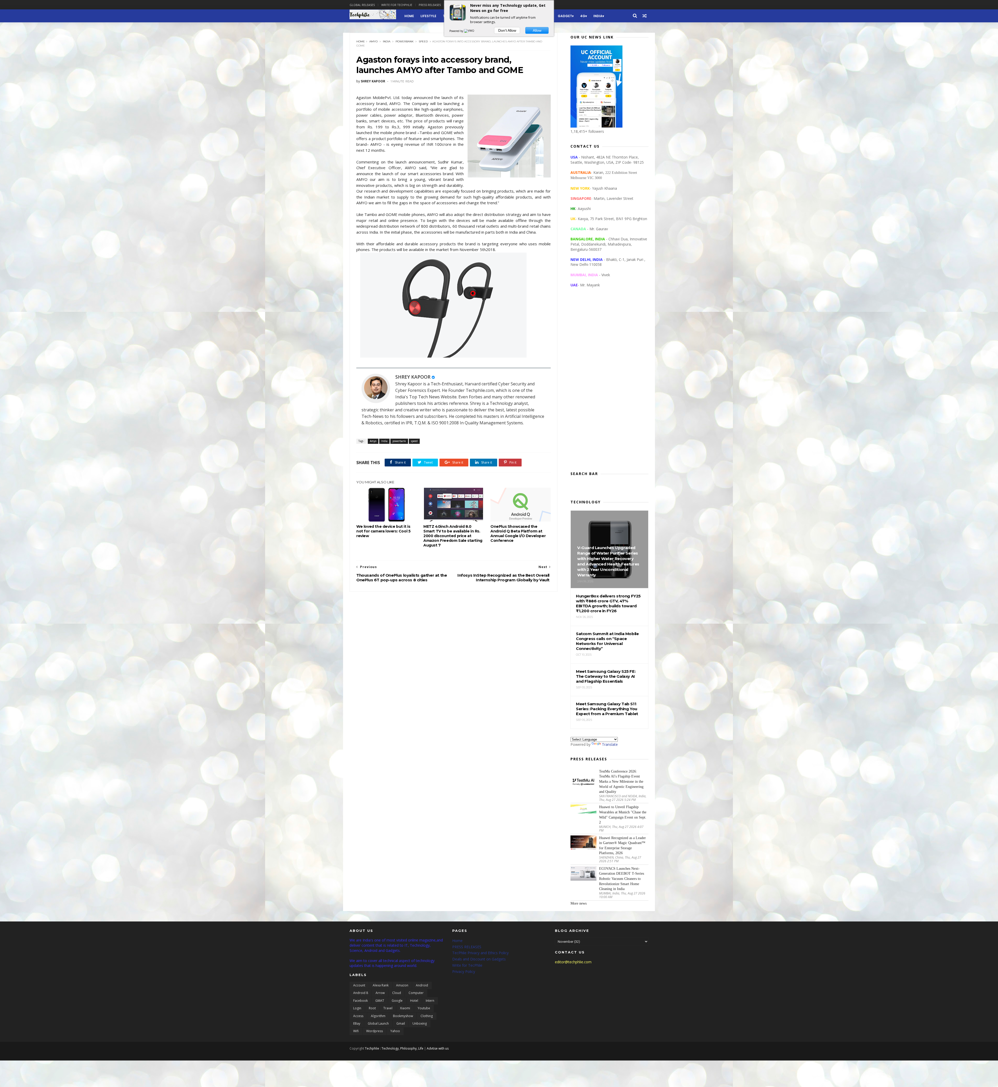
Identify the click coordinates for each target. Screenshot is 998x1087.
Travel (387, 1008)
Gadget (565, 16)
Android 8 (360, 993)
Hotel (414, 1000)
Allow (537, 30)
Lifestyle (428, 16)
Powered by (456, 31)
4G (582, 16)
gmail (400, 1023)
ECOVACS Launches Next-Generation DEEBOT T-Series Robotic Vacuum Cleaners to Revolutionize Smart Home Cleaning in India (621, 879)
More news (578, 903)
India (597, 16)
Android (422, 985)
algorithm (378, 1016)
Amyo (373, 41)
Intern (430, 1000)
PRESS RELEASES (466, 946)
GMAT (379, 1000)
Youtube (424, 1008)
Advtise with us (438, 1048)
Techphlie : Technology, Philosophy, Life (394, 1048)
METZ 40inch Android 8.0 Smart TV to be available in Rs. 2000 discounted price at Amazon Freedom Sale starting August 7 (452, 536)
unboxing (419, 1023)
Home (409, 16)
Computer (416, 993)
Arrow (380, 993)
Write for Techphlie (396, 5)
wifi (356, 1031)
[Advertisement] (609, 384)
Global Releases (362, 5)
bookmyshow (403, 1016)
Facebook (360, 1000)
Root (372, 1008)
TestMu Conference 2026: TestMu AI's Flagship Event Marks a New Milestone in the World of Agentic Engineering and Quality (621, 781)
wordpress (374, 1031)
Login (357, 1008)
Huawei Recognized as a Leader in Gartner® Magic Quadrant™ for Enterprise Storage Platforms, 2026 (622, 845)
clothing (427, 1016)
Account (359, 985)
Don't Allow (507, 30)
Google (397, 1000)
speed (423, 41)
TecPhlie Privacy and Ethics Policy (480, 952)
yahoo (395, 1031)
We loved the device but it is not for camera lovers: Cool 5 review (383, 531)
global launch (378, 1023)
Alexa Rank (381, 985)
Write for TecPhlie (467, 965)
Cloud (396, 993)
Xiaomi (405, 1008)
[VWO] (469, 31)
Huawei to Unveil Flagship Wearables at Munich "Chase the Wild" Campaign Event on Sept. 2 (622, 814)
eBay (356, 1023)
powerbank (404, 41)
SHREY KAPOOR (412, 377)
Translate (610, 744)
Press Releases (430, 5)
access (358, 1016)
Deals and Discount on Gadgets (479, 959)
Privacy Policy (463, 971)
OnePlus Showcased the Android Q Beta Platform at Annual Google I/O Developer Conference (518, 533)
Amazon (402, 985)
